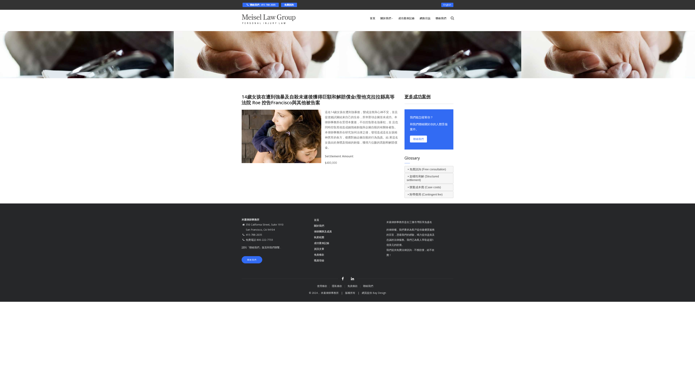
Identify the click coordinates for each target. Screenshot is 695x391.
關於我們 (385, 18)
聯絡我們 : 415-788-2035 (262, 4)
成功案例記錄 (406, 18)
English (447, 4)
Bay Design (379, 293)
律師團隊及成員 (323, 231)
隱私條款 (337, 286)
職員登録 (319, 260)
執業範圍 (319, 237)
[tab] (429, 169)
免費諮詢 (289, 4)
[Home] (269, 18)
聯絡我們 (441, 18)
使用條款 (322, 286)
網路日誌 (425, 18)
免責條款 (319, 254)
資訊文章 (319, 249)
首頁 (372, 18)
